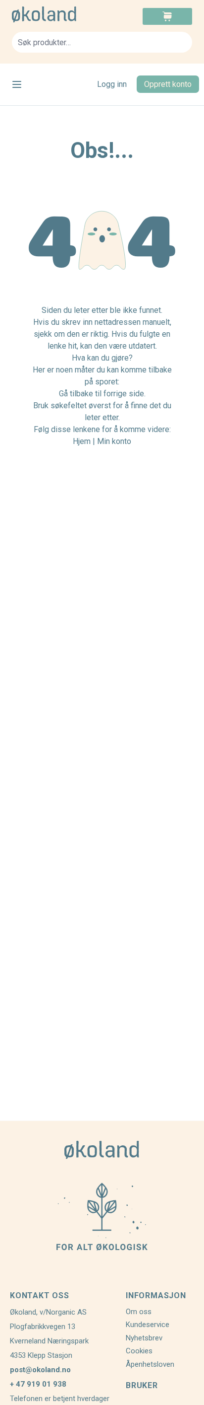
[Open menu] (17, 84)
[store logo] (57, 14)
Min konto (114, 441)
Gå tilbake (76, 393)
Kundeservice (147, 1324)
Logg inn (112, 84)
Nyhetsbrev (144, 1337)
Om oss (139, 1311)
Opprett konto (168, 84)
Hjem (82, 441)
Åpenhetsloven (150, 1364)
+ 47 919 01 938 (38, 1384)
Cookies (139, 1350)
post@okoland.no (40, 1369)
